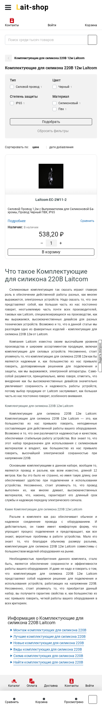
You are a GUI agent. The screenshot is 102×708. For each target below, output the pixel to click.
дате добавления (61, 147)
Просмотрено (73, 702)
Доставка (51, 685)
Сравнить (12, 702)
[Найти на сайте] (92, 40)
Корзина (91, 25)
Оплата (32, 685)
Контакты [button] (12, 25)
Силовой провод (29, 87)
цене (35, 147)
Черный (65, 87)
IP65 (20, 103)
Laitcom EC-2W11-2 (51, 200)
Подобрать (51, 122)
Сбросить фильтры (53, 131)
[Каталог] (8, 7)
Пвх (62, 109)
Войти (52, 25)
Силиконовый (69, 103)
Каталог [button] (14, 685)
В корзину (51, 252)
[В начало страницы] (92, 699)
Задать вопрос (100, 354)
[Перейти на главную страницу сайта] (37, 7)
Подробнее (17, 221)
